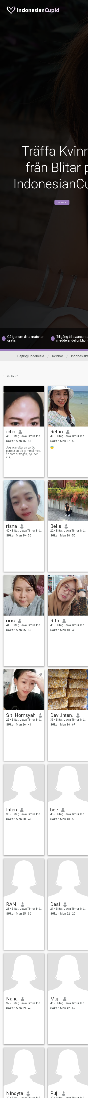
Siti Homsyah (20, 715)
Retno (56, 431)
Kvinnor (57, 356)
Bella (55, 526)
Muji (55, 999)
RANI (12, 904)
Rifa (54, 621)
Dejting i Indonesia (30, 356)
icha (10, 431)
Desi (55, 904)
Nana (12, 999)
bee (54, 810)
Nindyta (14, 1093)
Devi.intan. (61, 715)
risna (11, 526)
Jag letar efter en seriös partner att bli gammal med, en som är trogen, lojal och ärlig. (23, 452)
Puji (54, 1093)
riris (10, 621)
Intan (11, 810)
